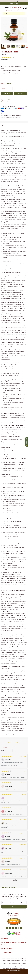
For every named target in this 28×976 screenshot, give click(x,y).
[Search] (23, 13)
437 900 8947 (15, 3)
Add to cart (7, 93)
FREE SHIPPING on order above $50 (13, 97)
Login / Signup (9, 972)
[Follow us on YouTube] (19, 928)
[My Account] (23, 8)
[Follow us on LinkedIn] (21, 928)
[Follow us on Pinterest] (16, 928)
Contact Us (19, 972)
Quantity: (3, 88)
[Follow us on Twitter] (10, 928)
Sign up (14, 906)
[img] (6, 58)
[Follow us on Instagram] (13, 928)
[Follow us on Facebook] (7, 928)
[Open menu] (2, 8)
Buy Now (20, 93)
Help (15, 972)
